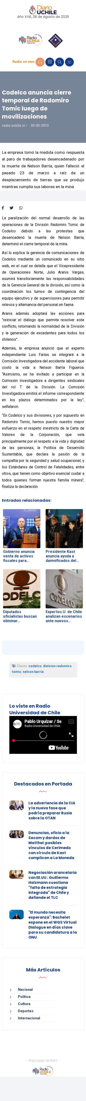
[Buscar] (59, 62)
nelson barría (33, 672)
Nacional (25, 989)
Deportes (25, 1011)
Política (24, 997)
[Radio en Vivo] (40, 62)
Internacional (29, 1018)
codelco (35, 666)
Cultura (24, 1004)
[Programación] (49, 62)
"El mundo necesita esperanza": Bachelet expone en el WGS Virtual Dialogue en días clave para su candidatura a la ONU (52, 925)
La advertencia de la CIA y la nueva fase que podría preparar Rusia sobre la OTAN (51, 811)
